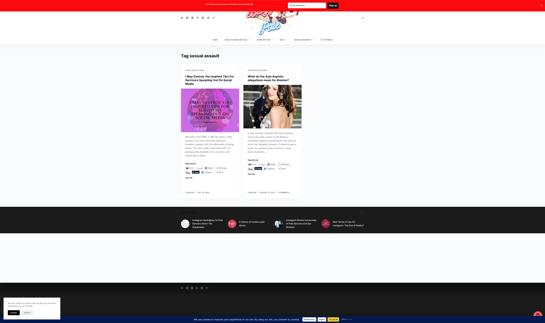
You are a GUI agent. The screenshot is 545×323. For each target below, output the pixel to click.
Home (215, 40)
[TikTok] (213, 18)
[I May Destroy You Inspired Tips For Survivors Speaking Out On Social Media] (210, 110)
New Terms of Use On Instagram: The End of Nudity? (348, 224)
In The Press (327, 40)
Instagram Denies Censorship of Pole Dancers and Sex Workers (301, 224)
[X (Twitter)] (187, 18)
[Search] (363, 18)
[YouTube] (203, 18)
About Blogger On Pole (236, 40)
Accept (14, 313)
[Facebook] (182, 18)
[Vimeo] (207, 288)
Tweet (199, 168)
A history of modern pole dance (252, 224)
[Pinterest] (198, 18)
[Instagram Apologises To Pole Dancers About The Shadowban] (185, 224)
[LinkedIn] (208, 18)
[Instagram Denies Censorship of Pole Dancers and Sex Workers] (279, 224)
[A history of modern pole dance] (232, 224)
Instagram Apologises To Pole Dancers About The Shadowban (207, 224)
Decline (27, 313)
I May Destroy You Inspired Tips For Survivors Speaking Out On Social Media (209, 80)
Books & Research (302, 40)
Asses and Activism (194, 70)
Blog (282, 40)
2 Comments (284, 192)
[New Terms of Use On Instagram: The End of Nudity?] (325, 224)
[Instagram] (192, 18)
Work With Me (263, 40)
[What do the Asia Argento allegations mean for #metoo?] (272, 107)
